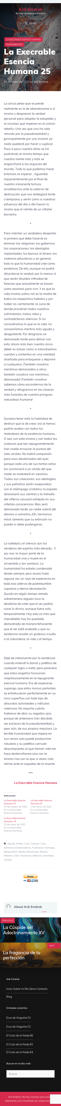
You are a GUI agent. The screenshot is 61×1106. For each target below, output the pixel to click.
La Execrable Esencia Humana (23, 39)
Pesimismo (26, 855)
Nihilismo (8, 855)
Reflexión (37, 855)
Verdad (8, 859)
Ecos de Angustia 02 (18, 1026)
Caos (27, 843)
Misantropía (33, 851)
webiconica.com (47, 1100)
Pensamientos (14, 44)
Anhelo (19, 843)
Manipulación (11, 851)
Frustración (37, 847)
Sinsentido (48, 855)
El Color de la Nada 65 (19, 1044)
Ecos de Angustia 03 (18, 1017)
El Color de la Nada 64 (19, 1052)
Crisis (43, 843)
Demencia (9, 847)
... (44, 909)
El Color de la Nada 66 (19, 1035)
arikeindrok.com (13, 1100)
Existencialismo (23, 847)
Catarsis (35, 843)
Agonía (11, 843)
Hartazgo (50, 847)
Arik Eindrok (30, 9)
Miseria (43, 851)
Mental (22, 851)
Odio (16, 855)
